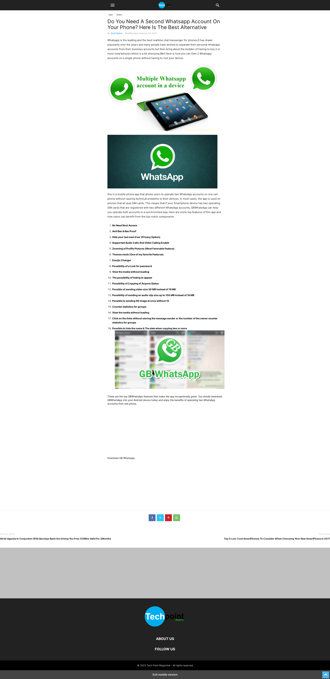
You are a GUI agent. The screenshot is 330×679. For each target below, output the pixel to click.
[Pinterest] (168, 517)
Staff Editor (117, 33)
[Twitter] (160, 517)
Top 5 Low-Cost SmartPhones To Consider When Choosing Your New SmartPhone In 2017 (277, 538)
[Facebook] (152, 517)
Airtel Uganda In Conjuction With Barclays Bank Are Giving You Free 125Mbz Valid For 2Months (55, 538)
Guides (119, 15)
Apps (111, 15)
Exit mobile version (165, 674)
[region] (165, 432)
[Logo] (165, 628)
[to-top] (325, 673)
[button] (112, 5)
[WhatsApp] (176, 517)
